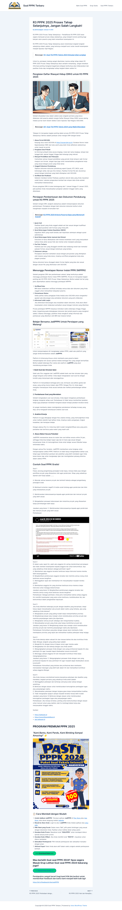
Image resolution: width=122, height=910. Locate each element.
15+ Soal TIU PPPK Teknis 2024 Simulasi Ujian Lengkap (64, 55)
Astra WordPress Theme (79, 905)
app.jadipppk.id (40, 719)
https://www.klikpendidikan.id (45, 717)
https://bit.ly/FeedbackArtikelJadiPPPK (46, 882)
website (61, 820)
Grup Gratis (94, 6)
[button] (35, 773)
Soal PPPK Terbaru (33, 5)
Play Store (77, 818)
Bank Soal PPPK (81, 6)
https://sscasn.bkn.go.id (64, 142)
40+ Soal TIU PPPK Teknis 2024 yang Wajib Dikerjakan (64, 127)
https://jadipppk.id (41, 715)
